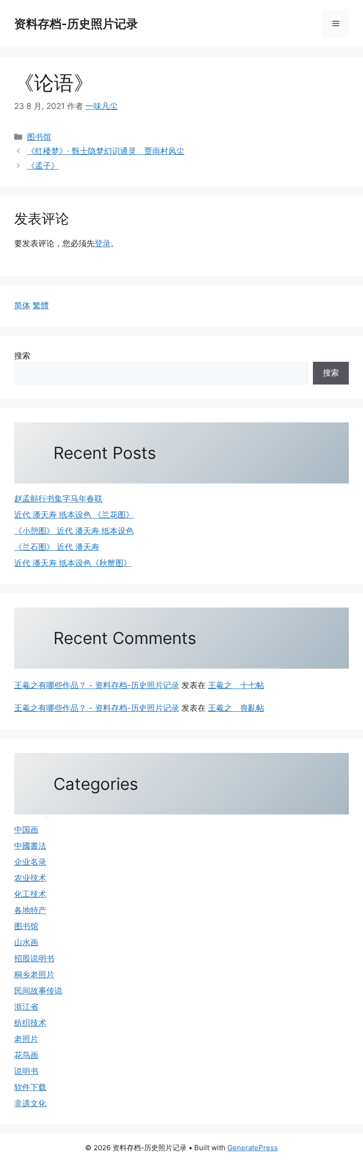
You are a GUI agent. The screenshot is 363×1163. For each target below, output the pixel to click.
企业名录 (30, 862)
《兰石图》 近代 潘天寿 (56, 547)
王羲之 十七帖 (236, 685)
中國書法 (30, 845)
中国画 (26, 829)
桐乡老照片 (34, 974)
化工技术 (30, 894)
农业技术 (30, 878)
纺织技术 (30, 1023)
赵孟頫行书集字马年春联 (58, 498)
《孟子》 (43, 165)
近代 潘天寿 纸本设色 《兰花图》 (74, 514)
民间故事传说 (38, 990)
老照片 (26, 1039)
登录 (103, 243)
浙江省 (26, 1006)
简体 (22, 305)
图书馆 (39, 137)
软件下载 (30, 1087)
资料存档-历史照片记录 (76, 24)
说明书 (26, 1071)
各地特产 (30, 910)
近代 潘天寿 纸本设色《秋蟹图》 (72, 563)
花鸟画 (26, 1055)
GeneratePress (252, 1147)
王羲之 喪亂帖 (236, 708)
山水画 (26, 942)
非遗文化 (30, 1103)
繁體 (41, 305)
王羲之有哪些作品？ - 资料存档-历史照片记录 (96, 685)
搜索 (22, 355)
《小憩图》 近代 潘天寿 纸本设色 (74, 531)
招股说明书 (34, 958)
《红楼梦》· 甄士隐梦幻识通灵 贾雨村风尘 (105, 151)
